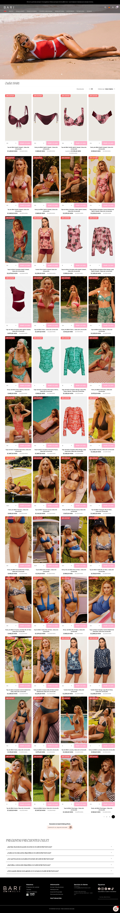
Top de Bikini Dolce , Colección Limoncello (46, 329)
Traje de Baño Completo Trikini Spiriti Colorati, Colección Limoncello (74, 210)
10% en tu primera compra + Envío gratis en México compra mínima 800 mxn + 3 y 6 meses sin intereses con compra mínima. (60, 2)
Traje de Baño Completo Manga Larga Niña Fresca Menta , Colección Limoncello (74, 390)
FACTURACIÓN (56, 898)
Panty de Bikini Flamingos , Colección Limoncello (101, 809)
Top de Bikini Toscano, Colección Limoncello (101, 449)
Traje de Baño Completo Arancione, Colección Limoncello (18, 450)
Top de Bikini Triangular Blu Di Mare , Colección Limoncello (101, 510)
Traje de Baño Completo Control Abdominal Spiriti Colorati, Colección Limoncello (102, 210)
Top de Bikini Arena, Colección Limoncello (18, 808)
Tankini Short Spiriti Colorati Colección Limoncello (46, 270)
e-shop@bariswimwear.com (82, 887)
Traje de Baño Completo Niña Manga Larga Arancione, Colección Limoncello (74, 450)
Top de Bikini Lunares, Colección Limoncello (74, 750)
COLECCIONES (20, 11)
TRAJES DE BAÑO (32, 11)
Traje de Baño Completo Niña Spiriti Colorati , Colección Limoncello (73, 270)
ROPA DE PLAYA (59, 11)
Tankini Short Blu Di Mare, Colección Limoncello (74, 690)
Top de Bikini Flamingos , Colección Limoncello (74, 809)
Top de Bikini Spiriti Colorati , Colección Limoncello (18, 148)
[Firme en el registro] (113, 7)
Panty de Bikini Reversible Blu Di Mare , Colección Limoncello (18, 570)
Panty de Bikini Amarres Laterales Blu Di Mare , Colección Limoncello (18, 630)
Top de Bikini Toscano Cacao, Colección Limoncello (46, 510)
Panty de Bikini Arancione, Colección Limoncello (101, 390)
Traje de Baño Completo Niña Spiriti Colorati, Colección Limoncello (18, 330)
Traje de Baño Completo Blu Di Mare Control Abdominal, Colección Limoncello (46, 690)
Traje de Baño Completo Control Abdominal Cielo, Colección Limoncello (18, 690)
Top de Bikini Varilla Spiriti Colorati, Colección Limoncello (73, 148)
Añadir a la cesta (25, 143)
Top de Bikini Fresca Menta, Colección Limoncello (101, 330)
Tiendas (28, 889)
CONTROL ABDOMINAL (45, 11)
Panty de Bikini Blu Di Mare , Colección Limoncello (74, 630)
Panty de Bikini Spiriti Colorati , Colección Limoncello (46, 148)
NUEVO (11, 11)
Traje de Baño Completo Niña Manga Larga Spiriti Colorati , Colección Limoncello (102, 270)
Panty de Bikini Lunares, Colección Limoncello (102, 750)
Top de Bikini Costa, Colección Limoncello (18, 750)
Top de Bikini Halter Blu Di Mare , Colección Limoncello (46, 630)
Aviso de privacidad (56, 892)
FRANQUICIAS (54, 889)
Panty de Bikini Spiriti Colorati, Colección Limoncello (101, 148)
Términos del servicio (56, 894)
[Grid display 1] (89, 89)
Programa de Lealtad (32, 887)
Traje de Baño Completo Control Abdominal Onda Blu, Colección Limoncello (102, 630)
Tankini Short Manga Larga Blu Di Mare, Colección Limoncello (102, 690)
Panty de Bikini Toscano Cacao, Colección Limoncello (74, 510)
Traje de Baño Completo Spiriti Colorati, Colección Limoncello (18, 270)
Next (113, 816)
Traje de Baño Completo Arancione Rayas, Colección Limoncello (46, 450)
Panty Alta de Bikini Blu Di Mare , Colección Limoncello (74, 570)
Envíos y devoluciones (57, 887)
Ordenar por (101, 89)
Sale (5, 11)
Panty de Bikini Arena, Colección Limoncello (46, 808)
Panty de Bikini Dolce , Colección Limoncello (73, 329)
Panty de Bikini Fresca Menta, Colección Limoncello (18, 390)
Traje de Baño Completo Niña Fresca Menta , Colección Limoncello (46, 390)
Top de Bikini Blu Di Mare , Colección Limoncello (46, 570)
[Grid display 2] (92, 89)
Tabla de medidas (31, 892)
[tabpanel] (60, 40)
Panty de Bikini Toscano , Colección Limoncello (18, 510)
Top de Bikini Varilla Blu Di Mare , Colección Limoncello (102, 570)
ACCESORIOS (70, 11)
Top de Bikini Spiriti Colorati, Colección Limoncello (18, 210)
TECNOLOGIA (80, 11)
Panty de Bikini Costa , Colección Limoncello (46, 750)
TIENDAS (89, 11)
